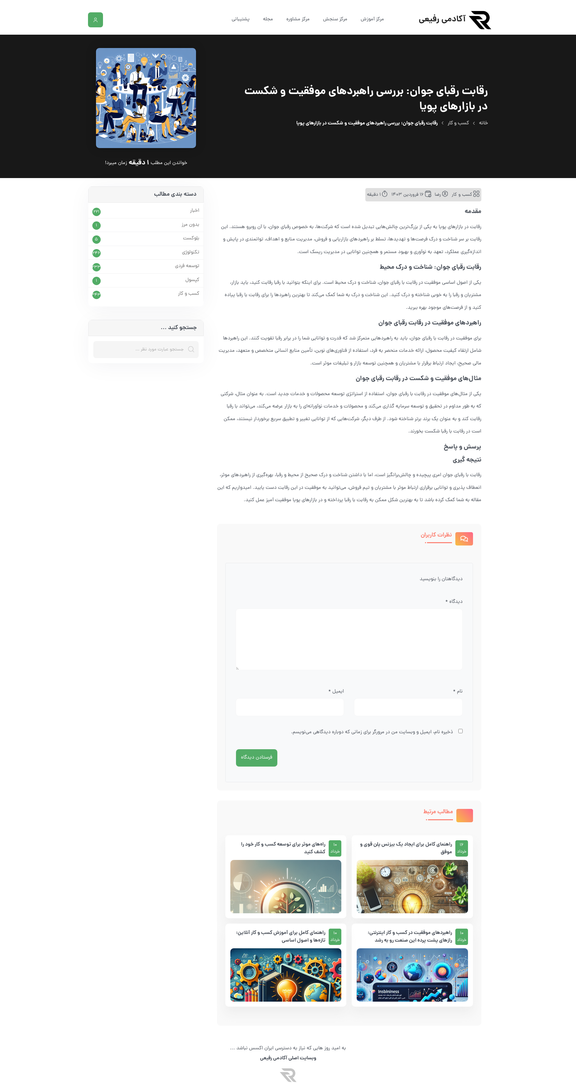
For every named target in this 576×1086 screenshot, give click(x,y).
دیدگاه (454, 602)
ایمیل (336, 692)
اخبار (194, 211)
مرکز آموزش (372, 19)
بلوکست (191, 238)
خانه (483, 123)
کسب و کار (458, 123)
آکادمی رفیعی (442, 19)
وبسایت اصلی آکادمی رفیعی (288, 1058)
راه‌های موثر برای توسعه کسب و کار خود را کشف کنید (283, 848)
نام (458, 692)
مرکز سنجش (335, 19)
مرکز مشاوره (298, 19)
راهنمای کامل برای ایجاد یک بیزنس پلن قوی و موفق (406, 848)
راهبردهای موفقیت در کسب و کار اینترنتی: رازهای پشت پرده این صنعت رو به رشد (410, 936)
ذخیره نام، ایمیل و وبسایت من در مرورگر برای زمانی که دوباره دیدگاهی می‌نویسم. (372, 732)
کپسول (192, 280)
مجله (268, 19)
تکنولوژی (190, 252)
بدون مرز (190, 225)
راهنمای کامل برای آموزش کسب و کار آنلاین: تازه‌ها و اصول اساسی (280, 936)
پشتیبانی (241, 19)
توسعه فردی (187, 266)
